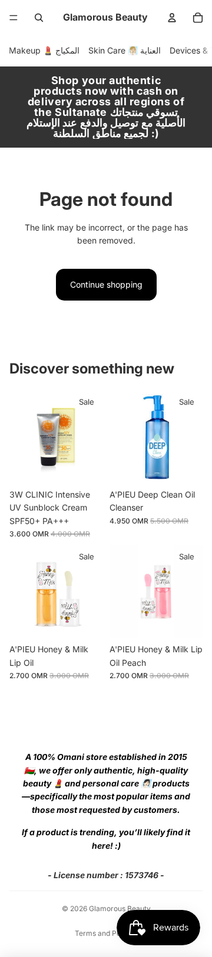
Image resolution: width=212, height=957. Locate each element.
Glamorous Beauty (120, 908)
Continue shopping (106, 284)
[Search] (39, 18)
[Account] (172, 18)
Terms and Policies (106, 933)
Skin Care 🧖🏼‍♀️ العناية (124, 50)
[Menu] (13, 17)
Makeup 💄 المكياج (44, 50)
